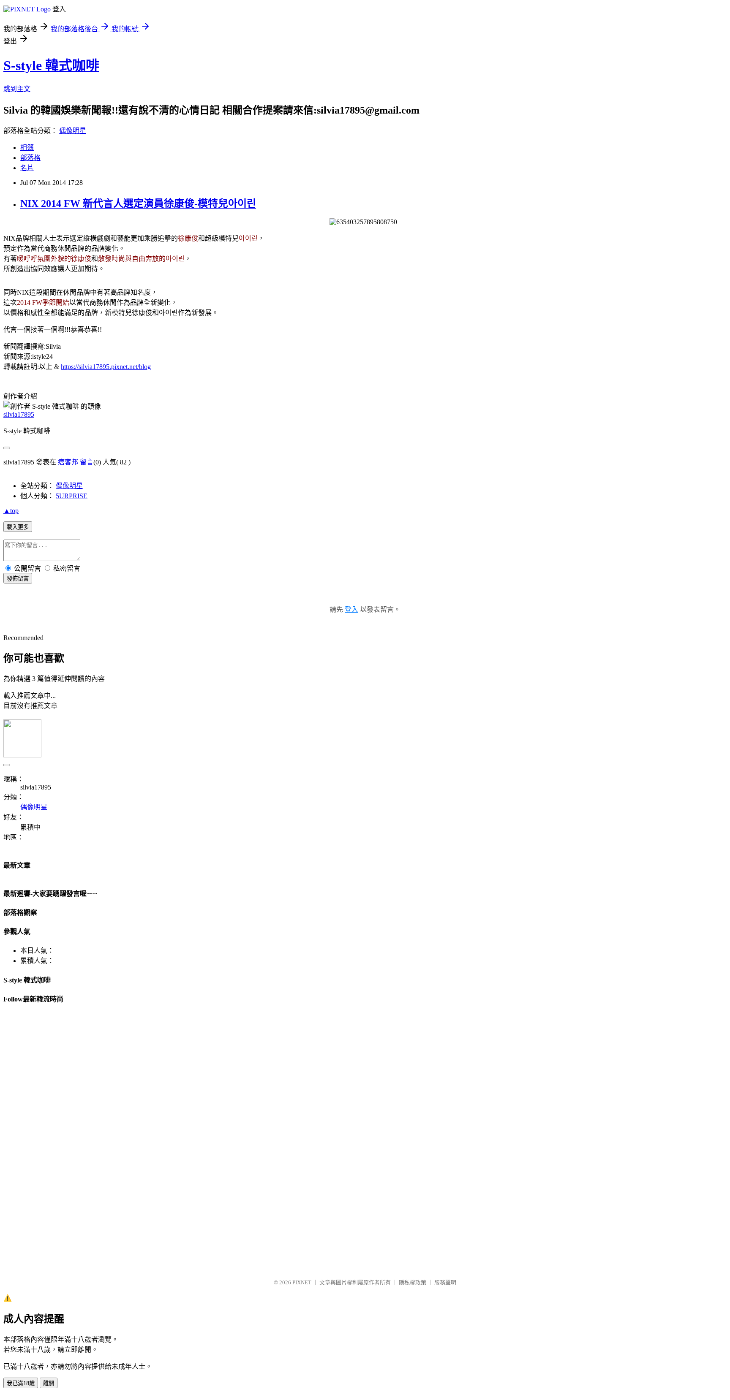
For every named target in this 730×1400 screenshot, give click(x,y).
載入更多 (18, 527)
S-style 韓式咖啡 (51, 65)
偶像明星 (72, 130)
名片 (27, 167)
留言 (86, 462)
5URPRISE (71, 495)
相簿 (27, 147)
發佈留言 (18, 578)
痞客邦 (68, 462)
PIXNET (301, 1282)
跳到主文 (16, 88)
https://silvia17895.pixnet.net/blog (106, 366)
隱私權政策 (412, 1282)
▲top (11, 510)
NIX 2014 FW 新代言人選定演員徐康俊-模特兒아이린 (138, 203)
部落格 (30, 157)
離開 (48, 1383)
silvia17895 (18, 414)
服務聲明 (445, 1282)
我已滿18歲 (21, 1383)
